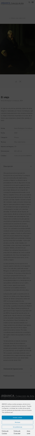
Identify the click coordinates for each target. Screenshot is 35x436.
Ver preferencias (17, 427)
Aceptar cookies (17, 417)
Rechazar (17, 422)
